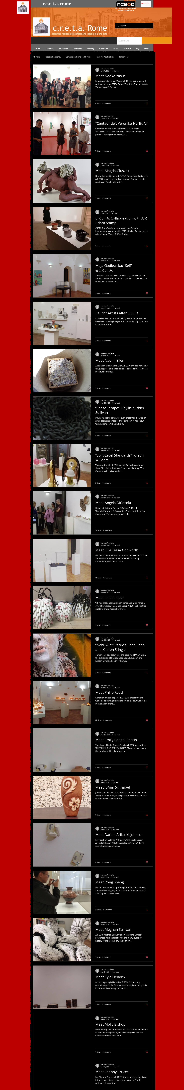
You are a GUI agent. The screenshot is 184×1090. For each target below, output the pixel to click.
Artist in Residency (53, 57)
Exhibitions (124, 57)
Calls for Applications (105, 57)
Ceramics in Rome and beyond (78, 57)
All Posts (36, 57)
